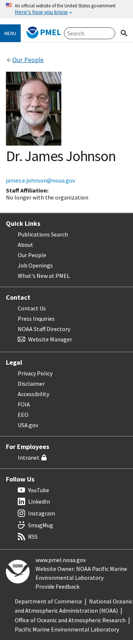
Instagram (41, 513)
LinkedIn (39, 501)
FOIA (24, 404)
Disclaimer (31, 383)
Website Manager (50, 339)
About (25, 244)
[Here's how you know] (66, 9)
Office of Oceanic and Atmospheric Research (70, 620)
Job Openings (35, 265)
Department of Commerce (48, 601)
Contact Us (32, 308)
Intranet (29, 457)
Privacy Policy (35, 373)
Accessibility (33, 394)
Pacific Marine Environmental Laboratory (67, 629)
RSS (33, 536)
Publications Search (43, 234)
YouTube (38, 490)
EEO (23, 414)
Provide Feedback (57, 586)
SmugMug (40, 525)
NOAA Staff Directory (44, 329)
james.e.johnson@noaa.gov (40, 180)
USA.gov (28, 425)
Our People (32, 255)
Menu (10, 33)
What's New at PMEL (44, 275)
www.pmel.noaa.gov (60, 560)
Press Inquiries (36, 318)
